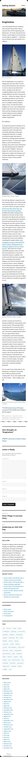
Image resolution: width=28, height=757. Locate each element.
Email (4, 489)
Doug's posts (5, 417)
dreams (12, 634)
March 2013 (7, 741)
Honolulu (5, 644)
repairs (16, 656)
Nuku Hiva (9, 419)
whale (20, 666)
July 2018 (6, 684)
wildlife (5, 669)
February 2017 (8, 695)
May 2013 (6, 737)
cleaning (13, 631)
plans (11, 650)
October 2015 (7, 712)
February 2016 (8, 708)
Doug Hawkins (7, 416)
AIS (4, 628)
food (21, 638)
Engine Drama (12, 408)
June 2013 (6, 735)
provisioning (6, 653)
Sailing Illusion (8, 6)
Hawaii (18, 417)
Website (4, 496)
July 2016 (6, 703)
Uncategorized (8, 615)
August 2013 (7, 731)
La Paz (12, 644)
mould (5, 647)
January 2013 (7, 746)
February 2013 (8, 743)
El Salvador (19, 634)
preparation (18, 650)
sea (9, 660)
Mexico (17, 644)
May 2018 (6, 687)
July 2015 (6, 718)
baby (14, 628)
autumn (8, 628)
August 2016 (7, 701)
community (21, 631)
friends (5, 641)
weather (13, 666)
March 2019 (7, 682)
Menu (23, 5)
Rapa (4, 656)
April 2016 (7, 706)
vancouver (20, 663)
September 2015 (8, 714)
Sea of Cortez (16, 660)
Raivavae (19, 653)
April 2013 (6, 739)
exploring (11, 638)
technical (12, 663)
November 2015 (8, 710)
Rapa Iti (14, 419)
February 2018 (8, 691)
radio (13, 653)
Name (4, 481)
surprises (5, 663)
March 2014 (7, 722)
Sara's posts (7, 613)
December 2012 (8, 748)
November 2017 (8, 693)
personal (5, 650)
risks (21, 656)
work (10, 669)
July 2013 (6, 733)
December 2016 (8, 699)
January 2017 (7, 697)
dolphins (5, 634)
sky (23, 660)
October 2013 (7, 727)
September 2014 (8, 720)
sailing (18, 419)
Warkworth (6, 666)
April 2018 (7, 689)
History (16, 641)
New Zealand (12, 647)
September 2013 (8, 729)
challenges (6, 631)
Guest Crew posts (9, 611)
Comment (5, 458)
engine (14, 417)
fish (17, 638)
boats (11, 417)
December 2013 (8, 724)
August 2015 (7, 716)
